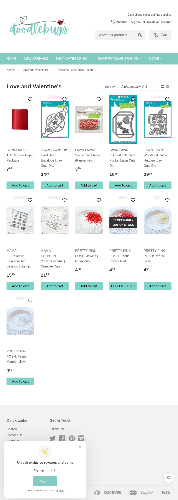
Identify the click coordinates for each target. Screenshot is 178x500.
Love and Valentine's (36, 69)
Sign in (136, 21)
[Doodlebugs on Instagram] (81, 440)
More (154, 58)
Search (12, 429)
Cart (163, 35)
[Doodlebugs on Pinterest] (72, 440)
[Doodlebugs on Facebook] (62, 440)
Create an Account (159, 21)
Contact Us (15, 435)
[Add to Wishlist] (30, 99)
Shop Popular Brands (118, 58)
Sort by (110, 86)
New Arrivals (36, 58)
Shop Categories (71, 58)
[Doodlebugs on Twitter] (52, 440)
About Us (13, 441)
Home (11, 58)
